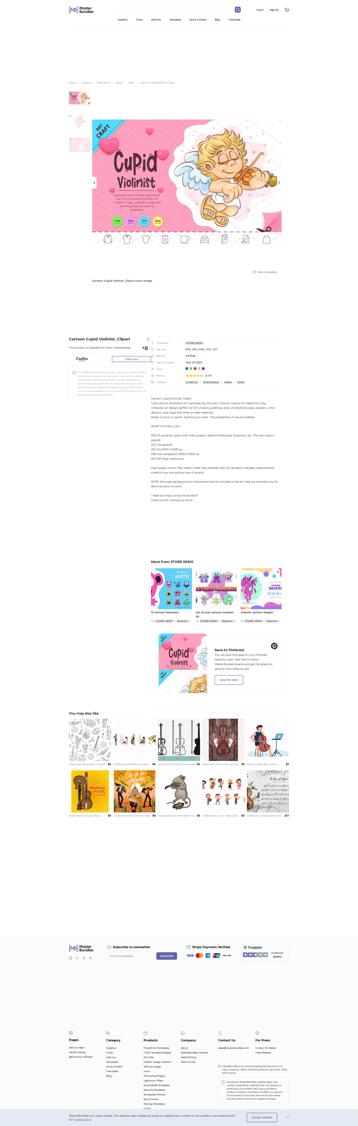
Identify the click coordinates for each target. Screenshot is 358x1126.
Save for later (229, 680)
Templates (175, 19)
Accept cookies (262, 1117)
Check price (131, 359)
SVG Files (149, 1057)
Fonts (139, 19)
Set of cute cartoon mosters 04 (215, 614)
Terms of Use (188, 1062)
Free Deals (234, 19)
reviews (277, 956)
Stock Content (198, 19)
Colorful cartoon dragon (257, 612)
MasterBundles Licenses (194, 1052)
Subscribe (167, 956)
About (184, 1048)
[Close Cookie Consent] (288, 1117)
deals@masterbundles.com (233, 1048)
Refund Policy (189, 1057)
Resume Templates (154, 1090)
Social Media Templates (156, 1085)
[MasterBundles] (81, 9)
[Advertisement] (179, 51)
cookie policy (82, 1119)
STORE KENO (194, 343)
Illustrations (211, 382)
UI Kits (147, 1108)
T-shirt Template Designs (157, 1052)
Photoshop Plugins (154, 1076)
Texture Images (152, 1066)
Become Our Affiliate (81, 1057)
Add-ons (156, 19)
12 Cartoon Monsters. (165, 612)
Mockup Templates (154, 1104)
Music (228, 382)
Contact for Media (265, 1048)
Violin (241, 382)
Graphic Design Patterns (157, 1062)
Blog (217, 19)
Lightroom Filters (153, 1080)
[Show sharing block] (148, 339)
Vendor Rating (77, 1052)
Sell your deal (76, 1047)
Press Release (263, 1052)
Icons (147, 1071)
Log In (259, 9)
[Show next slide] (279, 182)
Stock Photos (151, 1099)
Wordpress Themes (154, 1094)
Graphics (123, 19)
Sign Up (274, 9)
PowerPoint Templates (156, 1048)
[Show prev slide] (94, 182)
